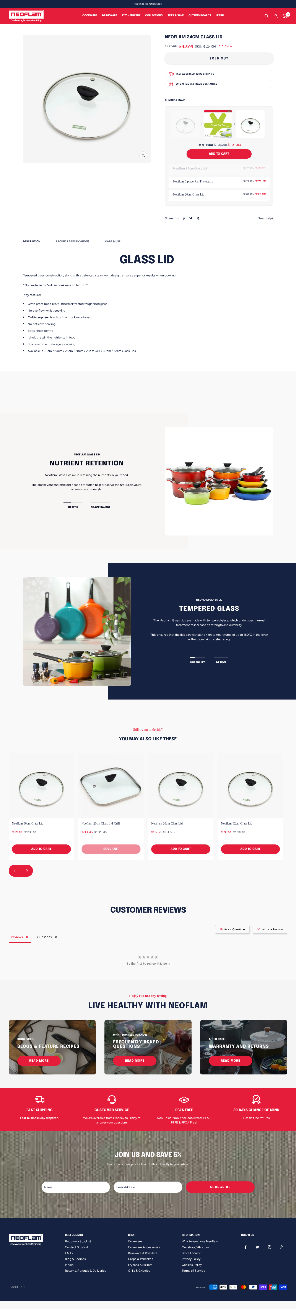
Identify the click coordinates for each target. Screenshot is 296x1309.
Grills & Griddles (139, 1271)
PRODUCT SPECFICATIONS (73, 241)
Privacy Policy (191, 1259)
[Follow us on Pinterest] (281, 1247)
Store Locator (191, 1253)
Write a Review (272, 929)
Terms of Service (193, 1271)
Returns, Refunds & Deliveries (85, 1271)
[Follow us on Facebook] (246, 1247)
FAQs (69, 1253)
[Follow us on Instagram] (269, 1247)
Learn (220, 15)
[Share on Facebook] (178, 218)
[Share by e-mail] (198, 218)
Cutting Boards (200, 15)
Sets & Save (176, 15)
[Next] (27, 871)
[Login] (276, 16)
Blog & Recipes (75, 1259)
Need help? (265, 218)
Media (69, 1265)
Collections (154, 15)
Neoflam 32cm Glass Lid (236, 823)
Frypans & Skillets (140, 1265)
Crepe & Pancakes (140, 1259)
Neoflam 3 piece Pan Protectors (193, 181)
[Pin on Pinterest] (184, 218)
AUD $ (14, 1287)
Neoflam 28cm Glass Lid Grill (100, 823)
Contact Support (76, 1247)
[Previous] (15, 871)
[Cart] (285, 16)
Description (31, 241)
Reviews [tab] (17, 937)
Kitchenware (131, 15)
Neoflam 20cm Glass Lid (189, 194)
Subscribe (220, 1187)
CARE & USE (112, 241)
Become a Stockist (78, 1241)
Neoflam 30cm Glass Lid (27, 823)
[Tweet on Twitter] (191, 218)
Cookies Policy (192, 1265)
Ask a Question (234, 929)
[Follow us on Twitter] (257, 1247)
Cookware (89, 15)
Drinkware (109, 15)
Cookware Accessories (144, 1247)
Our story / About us (196, 1247)
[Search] (266, 16)
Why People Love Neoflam (200, 1241)
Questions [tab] (44, 937)
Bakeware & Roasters (143, 1253)
